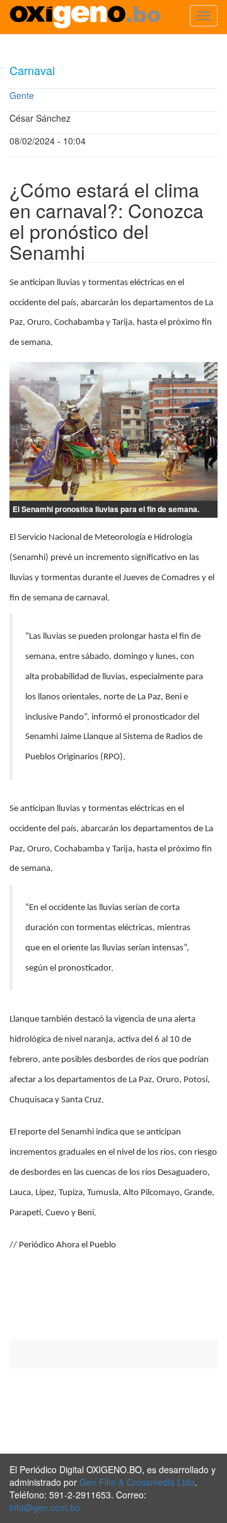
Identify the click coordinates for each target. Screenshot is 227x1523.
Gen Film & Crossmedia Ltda (137, 1482)
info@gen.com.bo (44, 1507)
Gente (21, 95)
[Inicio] (85, 17)
